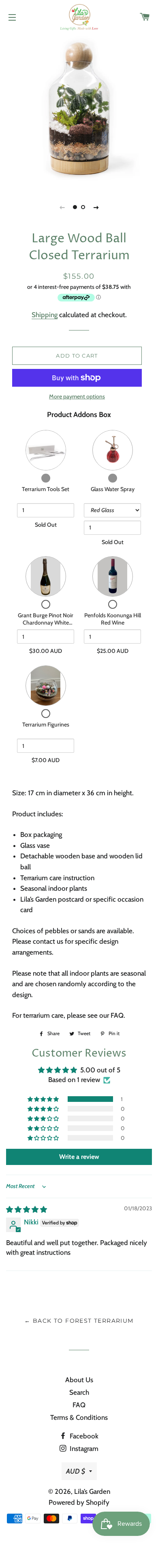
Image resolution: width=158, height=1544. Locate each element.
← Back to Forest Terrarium (78, 1320)
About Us (79, 1380)
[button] (44, 1099)
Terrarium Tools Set (45, 489)
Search (79, 1392)
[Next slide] (96, 207)
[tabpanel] (79, 109)
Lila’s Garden (92, 1491)
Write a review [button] (79, 1157)
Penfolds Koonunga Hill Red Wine (112, 619)
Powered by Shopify (79, 1502)
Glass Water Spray (113, 489)
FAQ (79, 1405)
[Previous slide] (62, 207)
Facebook (83, 1436)
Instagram (83, 1448)
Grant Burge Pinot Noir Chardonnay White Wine (45, 622)
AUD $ (75, 1471)
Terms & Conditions (79, 1417)
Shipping (45, 315)
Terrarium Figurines (45, 724)
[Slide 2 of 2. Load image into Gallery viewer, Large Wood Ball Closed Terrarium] (83, 207)
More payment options (77, 396)
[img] (26, 1209)
